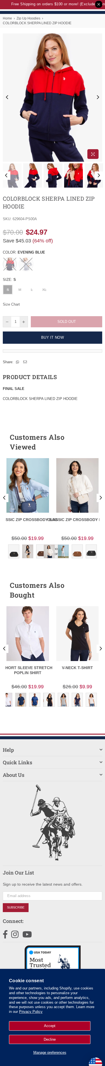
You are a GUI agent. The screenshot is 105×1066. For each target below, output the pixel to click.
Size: (9, 279)
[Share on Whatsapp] (17, 362)
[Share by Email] (25, 362)
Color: (24, 252)
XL (44, 290)
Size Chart (11, 304)
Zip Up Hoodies (28, 18)
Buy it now (52, 337)
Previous (7, 97)
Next (98, 97)
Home (7, 18)
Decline (50, 1039)
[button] (88, 442)
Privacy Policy (31, 1011)
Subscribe (15, 907)
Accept (49, 1026)
